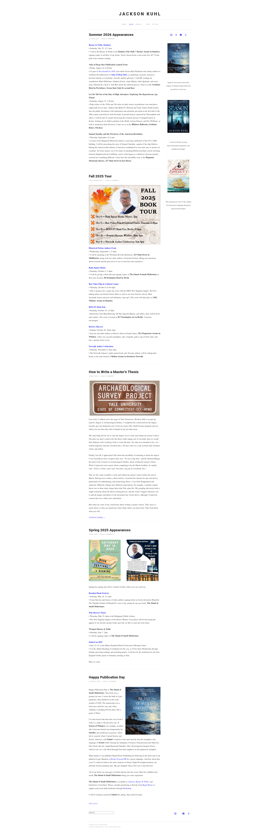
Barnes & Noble (142, 781)
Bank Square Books (97, 267)
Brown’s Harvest (96, 326)
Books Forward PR (118, 759)
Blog (131, 24)
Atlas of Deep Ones (119, 74)
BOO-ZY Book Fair (97, 307)
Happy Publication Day (107, 677)
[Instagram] (171, 35)
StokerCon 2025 (95, 642)
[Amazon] (176, 35)
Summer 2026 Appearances (111, 35)
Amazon (131, 781)
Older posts (93, 803)
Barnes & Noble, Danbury (100, 44)
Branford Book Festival (98, 593)
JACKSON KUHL (140, 13)
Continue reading (97, 517)
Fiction (155, 24)
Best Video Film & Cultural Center (104, 284)
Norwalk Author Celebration (101, 346)
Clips (148, 24)
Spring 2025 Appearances (110, 530)
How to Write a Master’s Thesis (114, 372)
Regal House (148, 785)
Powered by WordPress (98, 825)
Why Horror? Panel (97, 612)
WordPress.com (114, 827)
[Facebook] (180, 35)
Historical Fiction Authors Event (102, 248)
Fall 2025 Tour (100, 176)
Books (138, 24)
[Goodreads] (185, 35)
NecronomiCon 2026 (107, 71)
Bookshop (127, 788)
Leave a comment (108, 39)
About (124, 24)
